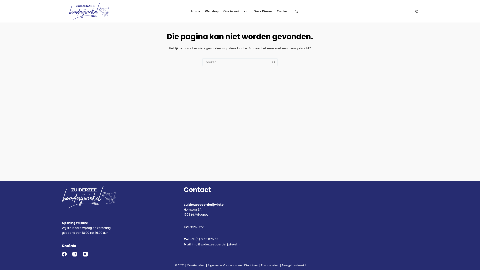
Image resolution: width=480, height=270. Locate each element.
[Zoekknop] (274, 62)
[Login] (416, 11)
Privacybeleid (270, 265)
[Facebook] (64, 254)
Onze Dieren (263, 11)
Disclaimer (251, 265)
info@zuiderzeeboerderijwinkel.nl (216, 244)
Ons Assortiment (236, 11)
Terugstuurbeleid (294, 265)
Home (195, 11)
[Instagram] (74, 254)
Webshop (212, 11)
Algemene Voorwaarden (225, 265)
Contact (283, 11)
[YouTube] (85, 254)
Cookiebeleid (196, 265)
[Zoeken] (296, 11)
